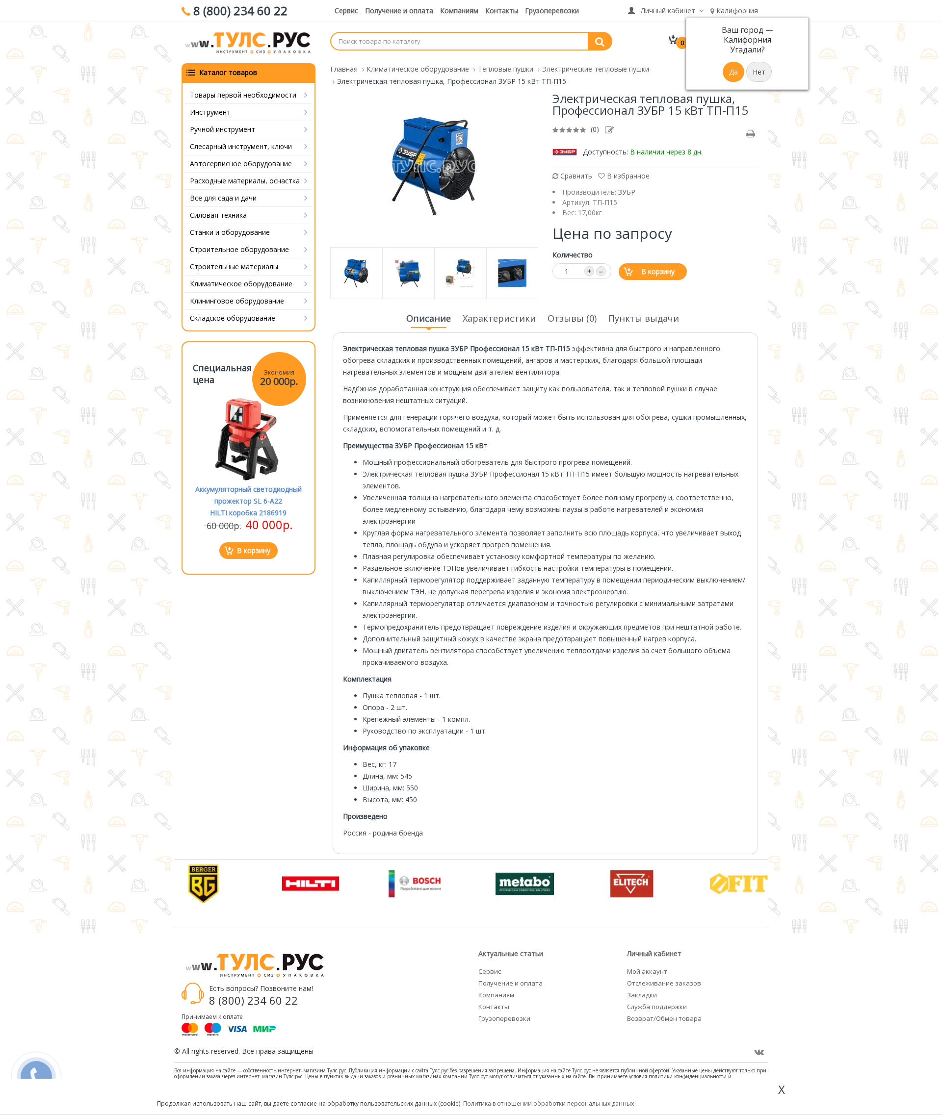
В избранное (627, 175)
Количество (572, 254)
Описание (428, 318)
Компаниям (459, 10)
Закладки (642, 994)
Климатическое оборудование (241, 283)
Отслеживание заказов (664, 983)
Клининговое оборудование (237, 300)
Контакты (501, 10)
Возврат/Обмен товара (664, 1018)
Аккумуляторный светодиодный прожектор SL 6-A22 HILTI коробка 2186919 (248, 500)
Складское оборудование (232, 318)
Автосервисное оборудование (241, 163)
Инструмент (210, 112)
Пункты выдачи (643, 318)
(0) (595, 129)
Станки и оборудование (230, 232)
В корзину (658, 271)
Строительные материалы (234, 266)
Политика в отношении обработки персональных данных (548, 1103)
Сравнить (575, 175)
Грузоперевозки (552, 10)
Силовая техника (218, 215)
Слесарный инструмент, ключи (241, 146)
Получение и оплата (399, 10)
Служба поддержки (657, 1006)
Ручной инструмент (222, 129)
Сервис (346, 10)
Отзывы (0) (572, 318)
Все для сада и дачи (223, 198)
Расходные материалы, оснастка (245, 180)
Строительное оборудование (239, 249)
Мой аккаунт (647, 971)
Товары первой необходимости (243, 95)
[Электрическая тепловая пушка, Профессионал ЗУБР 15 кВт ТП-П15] (433, 165)
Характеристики (499, 318)
